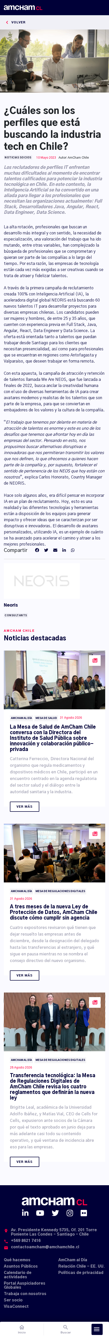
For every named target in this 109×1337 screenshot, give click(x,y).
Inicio (22, 1329)
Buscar (66, 1329)
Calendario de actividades (17, 1275)
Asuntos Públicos (21, 1266)
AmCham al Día (72, 1260)
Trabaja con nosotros (25, 1294)
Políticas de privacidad (80, 1273)
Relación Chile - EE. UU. (81, 1266)
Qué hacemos (17, 1260)
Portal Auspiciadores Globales (24, 1286)
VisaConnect (16, 1307)
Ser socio (13, 1300)
